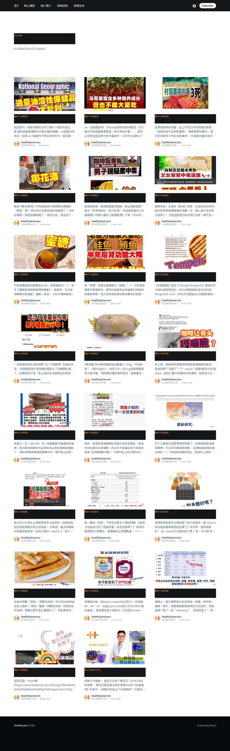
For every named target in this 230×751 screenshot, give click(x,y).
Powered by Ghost (206, 725)
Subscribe (207, 5)
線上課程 (29, 6)
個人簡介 (46, 6)
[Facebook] (194, 5)
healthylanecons (30, 142)
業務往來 (79, 6)
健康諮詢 (62, 6)
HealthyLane (20, 725)
